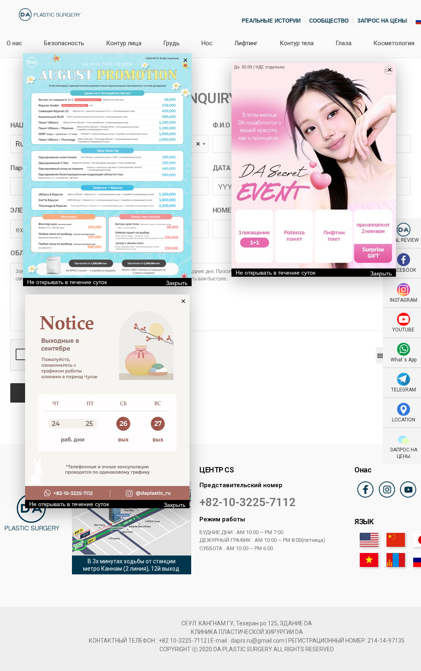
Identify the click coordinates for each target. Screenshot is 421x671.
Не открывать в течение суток (67, 282)
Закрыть (176, 283)
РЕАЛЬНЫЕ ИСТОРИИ (271, 21)
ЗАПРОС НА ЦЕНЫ (382, 21)
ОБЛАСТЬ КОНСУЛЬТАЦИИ (54, 253)
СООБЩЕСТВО (329, 21)
